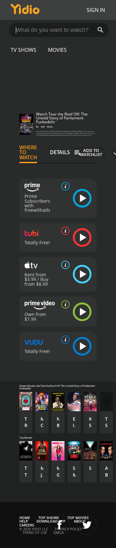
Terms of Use (35, 532)
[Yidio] (25, 10)
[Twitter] (87, 525)
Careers (26, 525)
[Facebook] (60, 525)
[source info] (64, 186)
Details (60, 152)
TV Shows (23, 49)
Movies (57, 49)
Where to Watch (28, 152)
